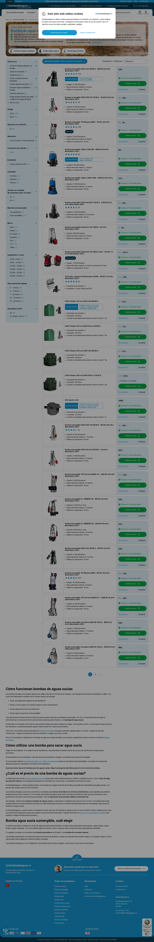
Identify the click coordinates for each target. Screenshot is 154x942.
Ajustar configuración (87, 32)
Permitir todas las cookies (58, 32)
